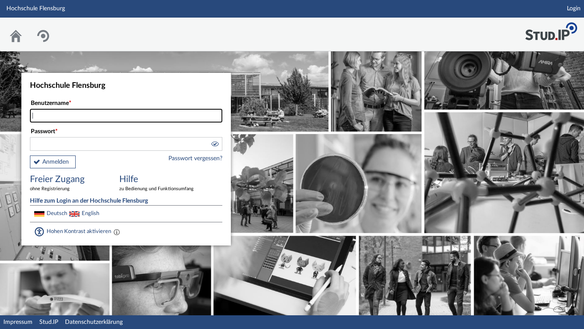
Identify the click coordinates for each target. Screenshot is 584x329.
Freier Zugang (57, 183)
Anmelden (55, 162)
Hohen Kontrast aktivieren (79, 231)
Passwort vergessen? (195, 159)
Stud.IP (48, 322)
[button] (214, 145)
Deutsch (57, 213)
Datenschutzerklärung (94, 322)
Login (574, 9)
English (90, 213)
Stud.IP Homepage (551, 29)
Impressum (17, 322)
